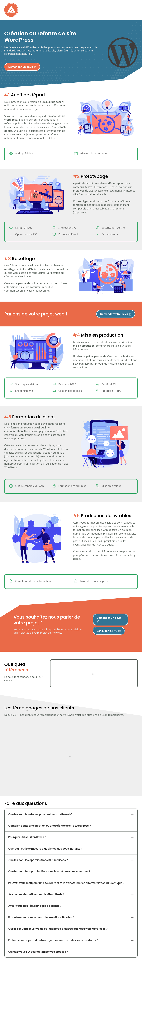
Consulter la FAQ (107, 631)
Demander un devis (21, 67)
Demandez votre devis (114, 314)
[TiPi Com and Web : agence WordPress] (11, 15)
